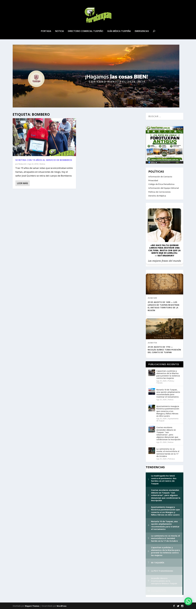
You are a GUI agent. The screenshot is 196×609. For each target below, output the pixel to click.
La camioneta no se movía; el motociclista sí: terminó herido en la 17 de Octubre (168, 452)
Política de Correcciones (159, 192)
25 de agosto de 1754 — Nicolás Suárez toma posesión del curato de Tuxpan (164, 350)
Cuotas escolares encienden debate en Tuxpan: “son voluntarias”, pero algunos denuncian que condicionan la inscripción (168, 433)
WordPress (61, 606)
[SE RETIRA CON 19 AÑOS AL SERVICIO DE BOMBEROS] (44, 137)
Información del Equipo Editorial (163, 188)
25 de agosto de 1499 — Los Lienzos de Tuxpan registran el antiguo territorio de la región (163, 306)
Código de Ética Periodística (161, 184)
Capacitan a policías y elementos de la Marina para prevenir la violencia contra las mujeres (168, 374)
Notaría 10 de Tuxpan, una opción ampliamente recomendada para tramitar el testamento (168, 393)
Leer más (22, 183)
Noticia (59, 31)
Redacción (22, 164)
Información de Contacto (160, 176)
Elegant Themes (32, 606)
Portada (46, 31)
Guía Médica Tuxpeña (119, 31)
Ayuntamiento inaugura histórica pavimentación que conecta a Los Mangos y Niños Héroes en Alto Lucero (167, 411)
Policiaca (171, 459)
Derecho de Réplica (157, 195)
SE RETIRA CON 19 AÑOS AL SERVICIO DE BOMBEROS (43, 160)
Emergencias (142, 31)
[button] (188, 601)
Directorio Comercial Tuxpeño (85, 31)
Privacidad (153, 180)
